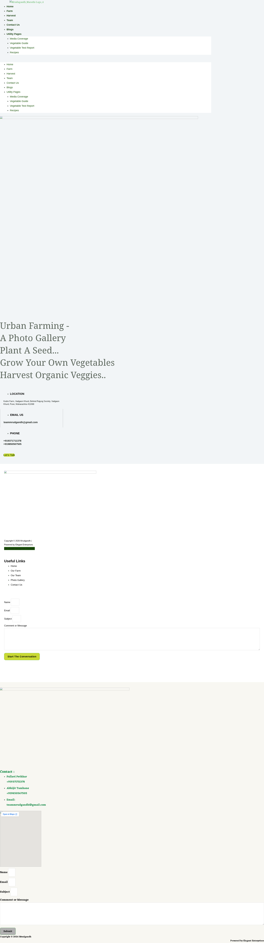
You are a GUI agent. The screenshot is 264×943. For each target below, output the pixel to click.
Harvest (11, 15)
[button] (105, 60)
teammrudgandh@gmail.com (21, 422)
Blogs (10, 29)
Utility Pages (14, 34)
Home (10, 6)
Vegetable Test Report (22, 47)
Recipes (14, 52)
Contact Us (13, 24)
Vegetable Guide (19, 43)
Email (7, 610)
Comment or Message (15, 625)
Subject (8, 618)
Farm (10, 11)
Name (7, 602)
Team (10, 20)
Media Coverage (19, 38)
